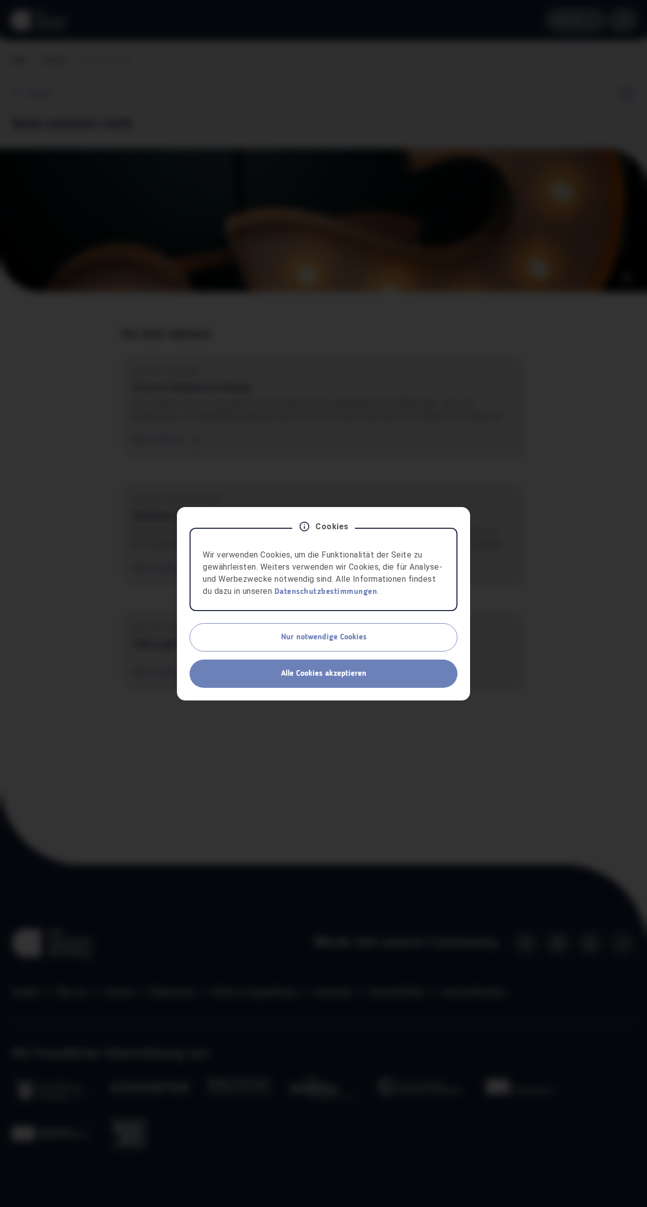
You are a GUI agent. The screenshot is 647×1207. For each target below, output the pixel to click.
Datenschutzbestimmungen (326, 592)
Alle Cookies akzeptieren (323, 674)
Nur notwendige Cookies (323, 637)
